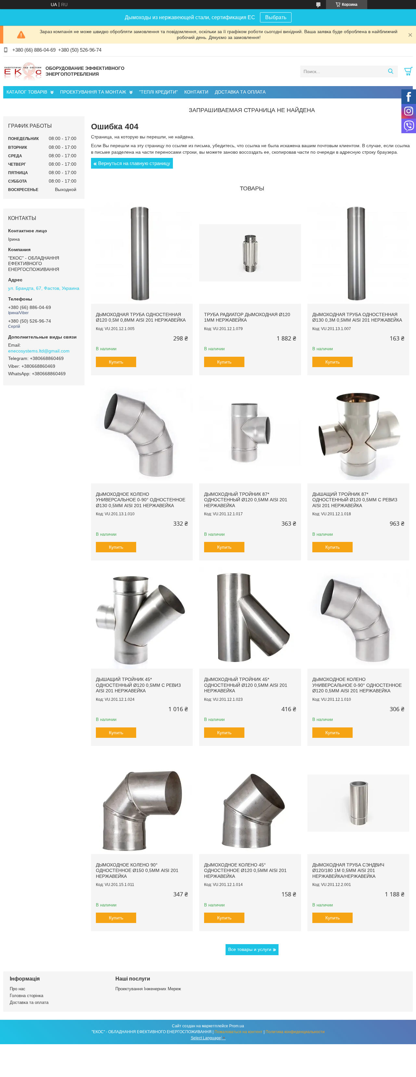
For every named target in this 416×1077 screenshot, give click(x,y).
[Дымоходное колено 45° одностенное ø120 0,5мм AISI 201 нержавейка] (250, 803)
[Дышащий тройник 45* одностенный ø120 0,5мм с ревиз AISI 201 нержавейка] (142, 618)
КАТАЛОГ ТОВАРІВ (26, 92)
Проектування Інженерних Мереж (148, 988)
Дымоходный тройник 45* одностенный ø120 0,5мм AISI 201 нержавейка (245, 685)
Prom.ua (236, 1026)
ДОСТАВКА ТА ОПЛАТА (240, 92)
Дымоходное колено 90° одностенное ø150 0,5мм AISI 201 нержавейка (137, 870)
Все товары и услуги (249, 949)
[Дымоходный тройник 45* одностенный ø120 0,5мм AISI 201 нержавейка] (250, 618)
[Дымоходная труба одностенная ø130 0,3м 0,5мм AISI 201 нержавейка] (358, 252)
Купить (116, 362)
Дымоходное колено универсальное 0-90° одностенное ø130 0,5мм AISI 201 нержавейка (140, 500)
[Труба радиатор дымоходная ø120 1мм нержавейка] (250, 252)
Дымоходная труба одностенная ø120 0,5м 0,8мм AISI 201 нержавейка (141, 317)
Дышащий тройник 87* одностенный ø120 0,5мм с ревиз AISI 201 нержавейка (354, 500)
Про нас (17, 988)
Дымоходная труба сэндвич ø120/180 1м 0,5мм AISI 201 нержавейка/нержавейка (348, 870)
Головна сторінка (26, 995)
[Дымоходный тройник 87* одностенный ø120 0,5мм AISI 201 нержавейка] (250, 432)
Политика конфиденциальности (295, 1032)
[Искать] (390, 71)
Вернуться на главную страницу (134, 163)
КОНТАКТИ (196, 92)
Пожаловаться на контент (238, 1032)
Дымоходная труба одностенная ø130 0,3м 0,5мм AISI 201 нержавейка (357, 317)
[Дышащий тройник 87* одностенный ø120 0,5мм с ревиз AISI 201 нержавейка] (358, 432)
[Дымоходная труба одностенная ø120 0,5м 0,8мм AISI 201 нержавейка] (142, 252)
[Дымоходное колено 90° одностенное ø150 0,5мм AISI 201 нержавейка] (142, 803)
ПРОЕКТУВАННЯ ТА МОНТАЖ (93, 92)
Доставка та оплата (29, 1002)
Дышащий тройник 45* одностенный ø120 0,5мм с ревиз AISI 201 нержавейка (138, 685)
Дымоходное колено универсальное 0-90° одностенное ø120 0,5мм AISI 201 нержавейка (357, 685)
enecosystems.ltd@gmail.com (39, 350)
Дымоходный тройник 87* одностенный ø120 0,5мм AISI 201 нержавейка (245, 500)
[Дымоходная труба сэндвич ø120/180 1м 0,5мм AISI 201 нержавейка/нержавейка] (358, 803)
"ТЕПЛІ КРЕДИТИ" (158, 92)
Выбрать (275, 17)
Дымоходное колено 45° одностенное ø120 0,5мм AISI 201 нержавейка (245, 870)
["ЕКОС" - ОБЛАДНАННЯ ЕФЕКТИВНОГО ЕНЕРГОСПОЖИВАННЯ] (22, 71)
